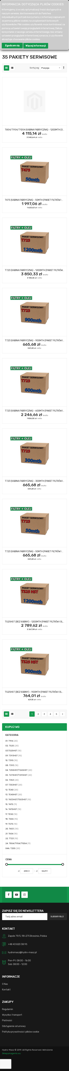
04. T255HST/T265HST (18, 770)
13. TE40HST (13, 794)
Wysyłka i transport (12, 1015)
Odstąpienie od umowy (14, 1026)
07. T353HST (13, 784)
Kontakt (6, 989)
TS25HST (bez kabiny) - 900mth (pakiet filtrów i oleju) (36, 692)
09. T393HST (13, 755)
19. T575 (11, 824)
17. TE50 (11, 814)
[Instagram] (24, 895)
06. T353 (12, 780)
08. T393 (11, 765)
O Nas (5, 984)
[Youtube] (16, 895)
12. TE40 (11, 789)
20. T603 (11, 828)
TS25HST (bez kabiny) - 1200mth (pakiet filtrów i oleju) (36, 621)
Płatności (7, 1020)
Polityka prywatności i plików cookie (20, 1031)
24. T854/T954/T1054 (17, 843)
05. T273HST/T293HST (18, 775)
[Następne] (62, 714)
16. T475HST (13, 809)
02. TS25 (12, 745)
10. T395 (11, 760)
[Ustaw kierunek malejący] (63, 68)
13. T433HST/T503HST (18, 799)
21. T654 (11, 833)
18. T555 (11, 819)
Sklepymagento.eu (11, 1053)
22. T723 (11, 838)
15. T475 (11, 804)
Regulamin (7, 1009)
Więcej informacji (36, 45)
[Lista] (12, 68)
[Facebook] (8, 895)
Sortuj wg (34, 68)
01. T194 (11, 740)
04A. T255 (12, 848)
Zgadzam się (12, 45)
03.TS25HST (13, 750)
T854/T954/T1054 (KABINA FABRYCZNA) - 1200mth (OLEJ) (36, 129)
